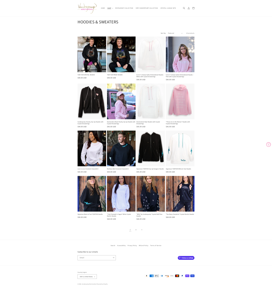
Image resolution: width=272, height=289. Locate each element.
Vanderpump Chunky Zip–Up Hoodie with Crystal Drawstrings (90, 123)
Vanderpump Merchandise (89, 284)
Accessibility (121, 245)
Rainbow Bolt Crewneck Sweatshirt (118, 169)
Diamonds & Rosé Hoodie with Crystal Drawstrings (148, 123)
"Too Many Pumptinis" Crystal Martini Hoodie (180, 214)
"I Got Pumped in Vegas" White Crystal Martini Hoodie (119, 215)
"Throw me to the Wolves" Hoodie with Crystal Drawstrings (178, 123)
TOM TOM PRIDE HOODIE (115, 75)
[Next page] (141, 229)
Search (113, 245)
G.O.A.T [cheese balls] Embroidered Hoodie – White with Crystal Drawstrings (150, 76)
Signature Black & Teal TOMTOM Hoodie (90, 214)
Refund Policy (143, 245)
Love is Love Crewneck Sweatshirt (88, 169)
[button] (110, 8)
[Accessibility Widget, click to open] (268, 144)
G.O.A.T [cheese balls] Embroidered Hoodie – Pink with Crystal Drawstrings (180, 76)
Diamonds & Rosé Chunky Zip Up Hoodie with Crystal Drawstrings (121, 123)
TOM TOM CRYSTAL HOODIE (86, 75)
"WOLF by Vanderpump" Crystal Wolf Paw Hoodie (149, 215)
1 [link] (130, 229)
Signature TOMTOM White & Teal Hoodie (178, 169)
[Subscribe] (113, 257)
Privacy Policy (132, 245)
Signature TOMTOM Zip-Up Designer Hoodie (150, 169)
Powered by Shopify (102, 284)
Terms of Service (155, 245)
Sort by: (163, 33)
